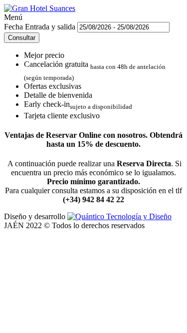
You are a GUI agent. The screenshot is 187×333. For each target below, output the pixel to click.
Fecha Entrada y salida (40, 26)
